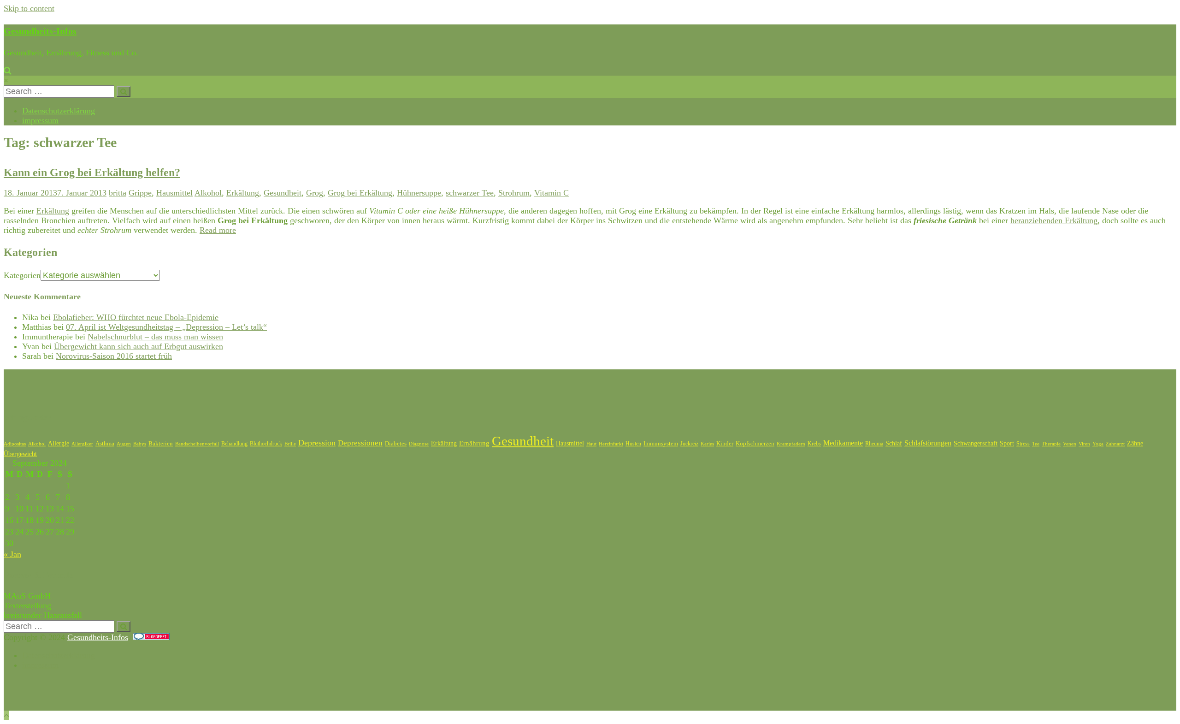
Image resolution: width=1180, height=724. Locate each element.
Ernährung (474, 443)
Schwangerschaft (975, 443)
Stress (1023, 443)
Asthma (104, 443)
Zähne (1135, 443)
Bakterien (160, 443)
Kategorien (22, 275)
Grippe (140, 192)
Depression (317, 442)
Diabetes (396, 443)
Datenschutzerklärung (58, 110)
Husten (633, 443)
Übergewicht (20, 454)
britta (117, 192)
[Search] (123, 91)
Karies (707, 443)
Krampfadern (791, 443)
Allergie (58, 443)
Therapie (1051, 443)
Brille (290, 443)
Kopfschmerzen (755, 443)
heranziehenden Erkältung (1053, 220)
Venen (1069, 443)
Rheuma (874, 443)
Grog (314, 192)
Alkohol (208, 192)
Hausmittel (174, 192)
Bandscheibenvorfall (197, 443)
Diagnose (419, 443)
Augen (124, 443)
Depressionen (360, 443)
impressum (40, 120)
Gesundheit (282, 192)
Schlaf (893, 443)
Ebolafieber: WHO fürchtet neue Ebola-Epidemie (135, 317)
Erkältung (242, 192)
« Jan (12, 554)
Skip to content (29, 8)
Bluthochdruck (266, 443)
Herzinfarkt (611, 443)
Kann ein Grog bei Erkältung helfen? (92, 172)
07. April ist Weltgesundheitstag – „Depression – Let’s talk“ (166, 327)
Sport (1007, 443)
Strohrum (514, 192)
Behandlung (234, 443)
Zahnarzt (1115, 443)
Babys (139, 443)
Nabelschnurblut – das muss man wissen (155, 336)
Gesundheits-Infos (40, 31)
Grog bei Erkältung (360, 192)
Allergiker (82, 443)
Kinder (724, 443)
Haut (591, 443)
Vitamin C (551, 192)
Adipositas (15, 443)
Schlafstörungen (927, 443)
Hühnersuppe (419, 192)
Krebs (814, 443)
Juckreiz (689, 443)
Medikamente (843, 443)
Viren (1084, 443)
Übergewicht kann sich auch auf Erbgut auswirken (138, 346)
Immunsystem (660, 443)
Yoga (1097, 443)
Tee (1035, 443)
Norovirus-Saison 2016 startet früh (114, 356)
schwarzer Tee (470, 192)
